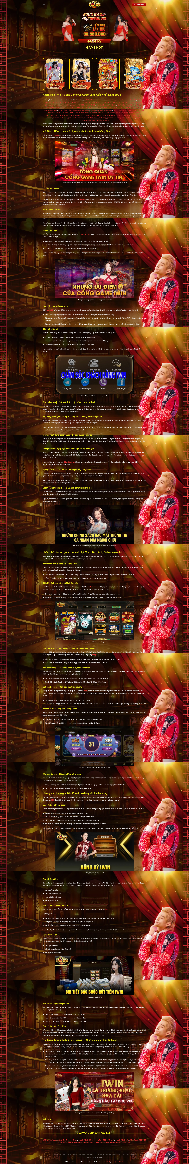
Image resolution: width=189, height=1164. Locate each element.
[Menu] (44, 4)
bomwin (135, 107)
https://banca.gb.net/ (124, 110)
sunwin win (119, 113)
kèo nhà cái (139, 102)
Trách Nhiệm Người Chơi (90, 1154)
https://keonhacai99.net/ (88, 120)
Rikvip (67, 113)
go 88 (129, 100)
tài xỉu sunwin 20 (129, 113)
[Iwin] (94, 4)
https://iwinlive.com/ (102, 105)
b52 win (100, 113)
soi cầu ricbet (57, 102)
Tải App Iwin (104, 1154)
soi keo (134, 115)
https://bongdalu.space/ (81, 110)
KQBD (134, 110)
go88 (134, 100)
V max (60, 110)
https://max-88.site (117, 1162)
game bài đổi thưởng (114, 118)
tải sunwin (48, 102)
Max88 (87, 105)
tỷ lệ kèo (139, 118)
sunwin (100, 100)
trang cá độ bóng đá (75, 115)
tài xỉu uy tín (113, 115)
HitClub (94, 113)
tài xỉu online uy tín (124, 115)
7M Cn (64, 107)
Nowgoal (93, 100)
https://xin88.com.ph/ (74, 107)
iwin (125, 100)
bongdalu (116, 107)
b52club (58, 107)
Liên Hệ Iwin (121, 1154)
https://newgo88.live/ (60, 118)
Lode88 (140, 115)
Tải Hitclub (141, 110)
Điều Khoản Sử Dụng (74, 1154)
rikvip (105, 100)
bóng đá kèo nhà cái (50, 110)
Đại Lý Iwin (112, 1154)
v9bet (65, 110)
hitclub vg (88, 113)
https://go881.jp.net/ (52, 115)
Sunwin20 (106, 120)
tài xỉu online (50, 107)
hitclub (70, 102)
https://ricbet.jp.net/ (128, 118)
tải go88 (73, 105)
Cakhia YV (51, 113)
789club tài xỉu (106, 102)
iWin (82, 113)
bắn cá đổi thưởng (128, 102)
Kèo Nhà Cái (121, 105)
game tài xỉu (99, 107)
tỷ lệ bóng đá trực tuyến (52, 105)
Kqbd (114, 110)
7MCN (87, 100)
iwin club (128, 107)
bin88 (74, 118)
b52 (120, 102)
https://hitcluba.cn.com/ (91, 115)
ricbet (65, 102)
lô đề (140, 107)
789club (115, 102)
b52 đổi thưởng (110, 113)
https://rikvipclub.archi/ (115, 100)
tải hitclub (140, 100)
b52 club (76, 102)
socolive (49, 118)
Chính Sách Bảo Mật (59, 1154)
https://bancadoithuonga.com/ (91, 102)
